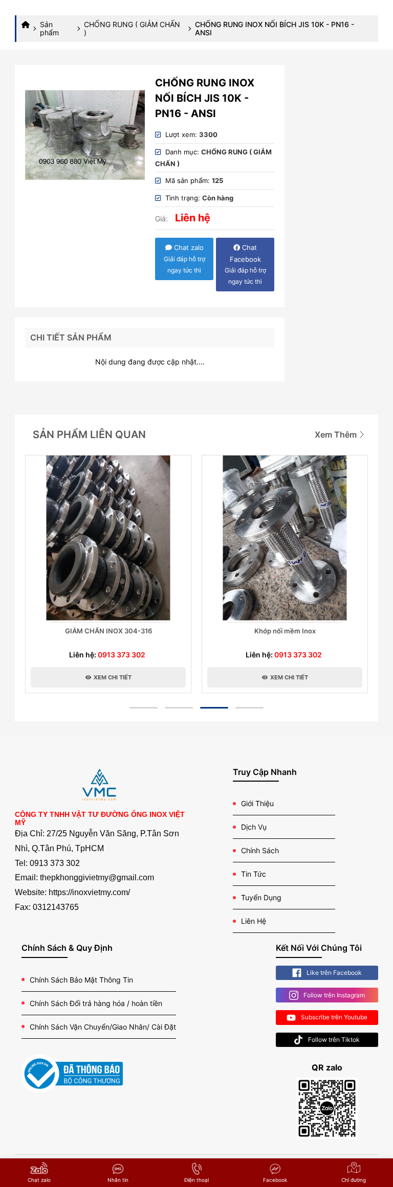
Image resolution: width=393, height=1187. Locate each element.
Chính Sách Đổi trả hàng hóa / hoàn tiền (96, 1003)
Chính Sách (260, 850)
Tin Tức (253, 874)
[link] (85, 135)
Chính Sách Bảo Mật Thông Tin (81, 979)
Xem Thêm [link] (337, 434)
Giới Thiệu (257, 803)
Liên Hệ (253, 921)
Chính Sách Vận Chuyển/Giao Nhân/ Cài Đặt (103, 1026)
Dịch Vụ (254, 827)
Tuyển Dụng (261, 897)
